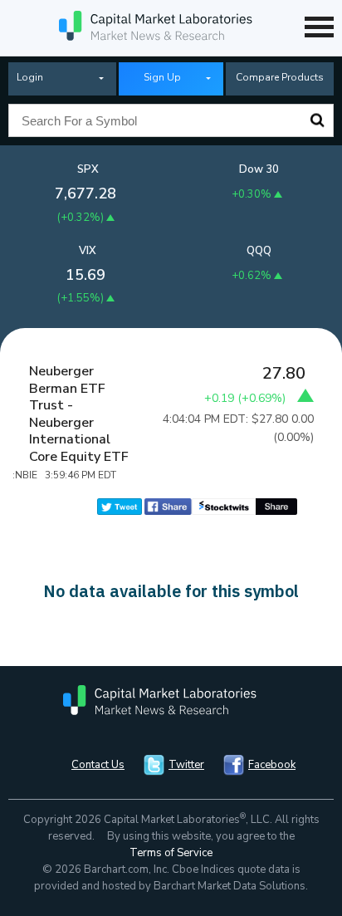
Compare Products (280, 77)
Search (317, 120)
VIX (87, 250)
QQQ (259, 250)
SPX (88, 169)
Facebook (272, 764)
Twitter (186, 764)
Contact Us (98, 764)
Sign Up (162, 77)
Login (30, 77)
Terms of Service (171, 852)
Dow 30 (259, 169)
